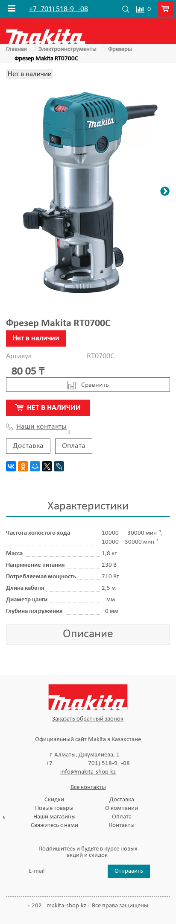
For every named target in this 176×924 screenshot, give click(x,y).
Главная (16, 49)
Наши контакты (41, 427)
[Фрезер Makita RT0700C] (88, 192)
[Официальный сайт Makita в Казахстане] (45, 31)
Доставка (28, 446)
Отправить (128, 871)
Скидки (54, 800)
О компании (121, 808)
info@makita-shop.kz (88, 772)
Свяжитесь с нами (54, 825)
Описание (88, 634)
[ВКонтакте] (11, 466)
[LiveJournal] (59, 466)
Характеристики (88, 506)
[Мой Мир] (35, 466)
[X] (47, 466)
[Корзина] (167, 9)
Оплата (73, 446)
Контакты (122, 825)
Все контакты (88, 787)
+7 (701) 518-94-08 (58, 9)
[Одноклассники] (23, 466)
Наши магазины (54, 817)
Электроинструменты (67, 49)
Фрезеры (120, 49)
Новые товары (54, 808)
